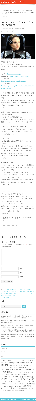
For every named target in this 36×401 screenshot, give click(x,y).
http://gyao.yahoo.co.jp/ (14, 74)
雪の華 (22, 390)
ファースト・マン (12, 379)
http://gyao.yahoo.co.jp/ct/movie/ (19, 76)
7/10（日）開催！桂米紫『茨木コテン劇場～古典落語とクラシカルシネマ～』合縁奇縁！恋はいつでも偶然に (17, 331)
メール (21, 272)
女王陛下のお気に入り (24, 384)
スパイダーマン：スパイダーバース (18, 372)
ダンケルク (19, 374)
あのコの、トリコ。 (15, 365)
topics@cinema (7, 28)
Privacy (22, 2)
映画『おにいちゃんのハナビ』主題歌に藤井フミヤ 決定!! (27, 291)
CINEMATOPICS (8, 2)
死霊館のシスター (11, 390)
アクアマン (25, 365)
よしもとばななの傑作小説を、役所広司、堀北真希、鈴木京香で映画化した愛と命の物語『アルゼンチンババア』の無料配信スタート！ (8, 294)
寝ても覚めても (20, 386)
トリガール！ (25, 374)
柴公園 (4, 391)
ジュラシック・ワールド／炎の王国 (17, 370)
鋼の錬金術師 (18, 390)
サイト (21, 276)
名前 (21, 268)
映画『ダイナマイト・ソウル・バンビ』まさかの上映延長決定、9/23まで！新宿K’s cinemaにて (17, 326)
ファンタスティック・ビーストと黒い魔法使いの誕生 (18, 376)
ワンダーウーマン (10, 384)
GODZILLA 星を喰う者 (8, 363)
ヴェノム (17, 384)
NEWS (5, 17)
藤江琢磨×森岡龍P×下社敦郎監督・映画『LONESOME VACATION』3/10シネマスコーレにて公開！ (16, 317)
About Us (4, 349)
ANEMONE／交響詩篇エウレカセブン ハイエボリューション (15, 360)
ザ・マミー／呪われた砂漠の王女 (16, 367)
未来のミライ (19, 388)
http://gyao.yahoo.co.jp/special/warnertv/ (13, 81)
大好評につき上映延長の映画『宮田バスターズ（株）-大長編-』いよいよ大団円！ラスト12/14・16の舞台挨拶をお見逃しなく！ (17, 336)
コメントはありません (8, 31)
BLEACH (32, 360)
